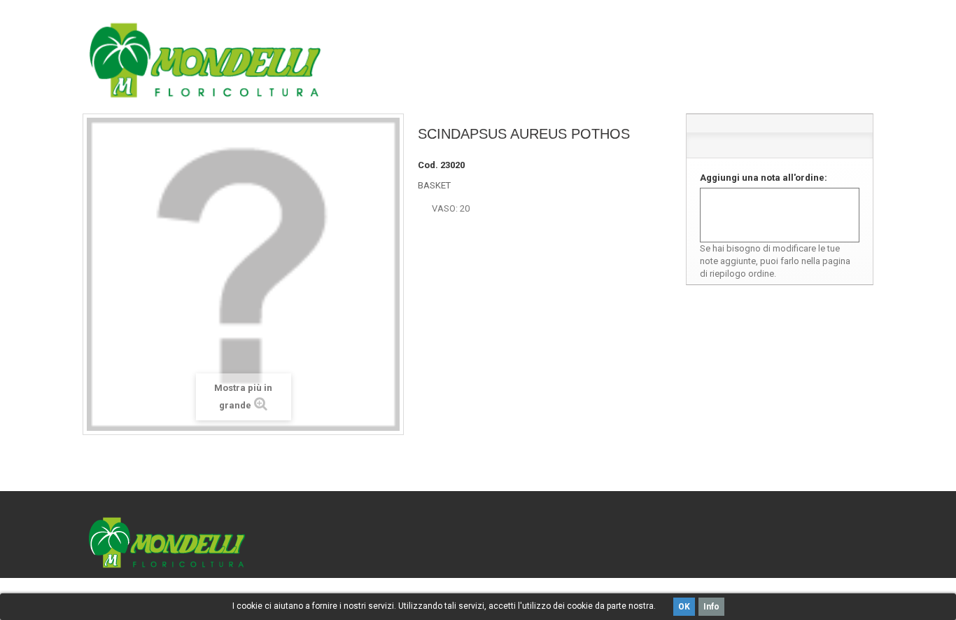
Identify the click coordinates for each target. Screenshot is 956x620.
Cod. (428, 165)
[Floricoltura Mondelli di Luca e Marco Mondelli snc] (205, 60)
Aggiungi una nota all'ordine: (763, 177)
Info (711, 607)
